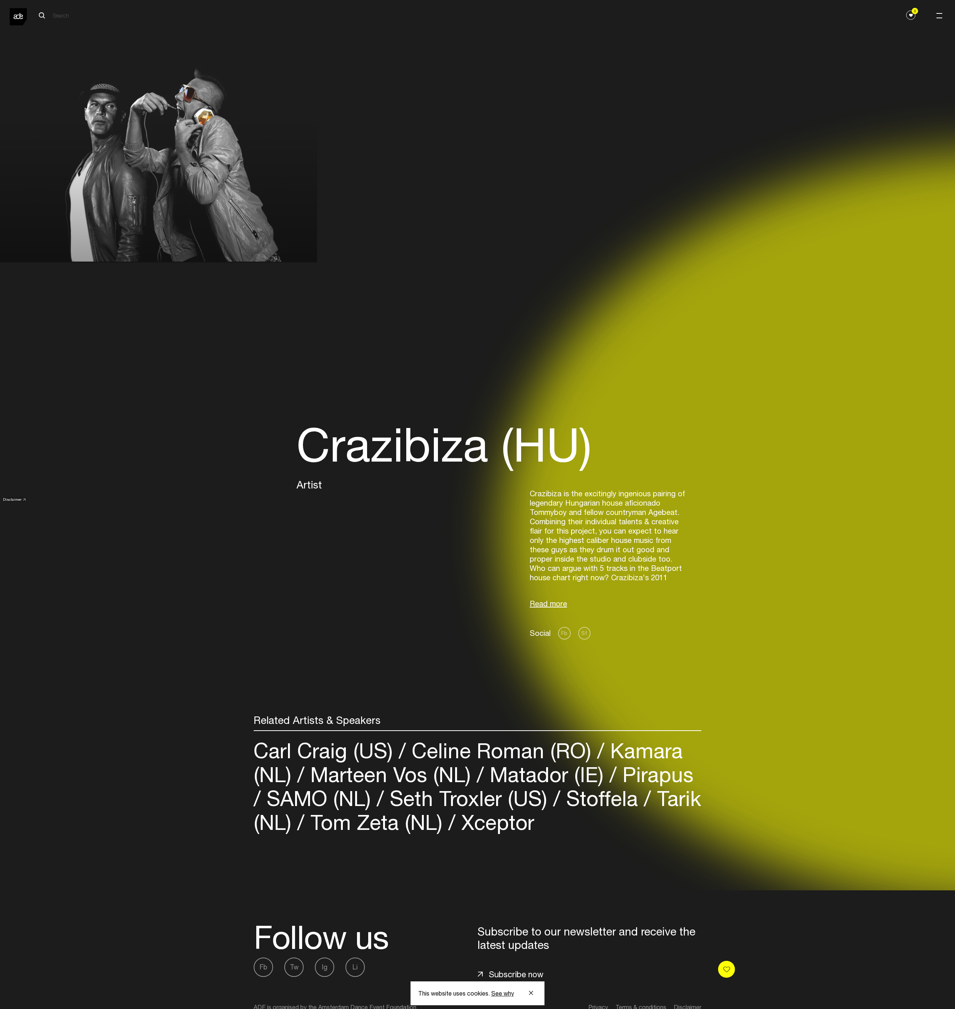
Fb (564, 633)
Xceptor (494, 822)
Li (355, 967)
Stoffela (602, 798)
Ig (325, 967)
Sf (584, 633)
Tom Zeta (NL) (376, 822)
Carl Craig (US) (326, 750)
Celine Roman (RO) (501, 750)
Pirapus (655, 774)
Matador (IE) (547, 774)
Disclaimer (12, 499)
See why (502, 993)
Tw (294, 967)
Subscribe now (516, 974)
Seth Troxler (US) (468, 798)
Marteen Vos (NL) (390, 774)
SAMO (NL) (319, 798)
